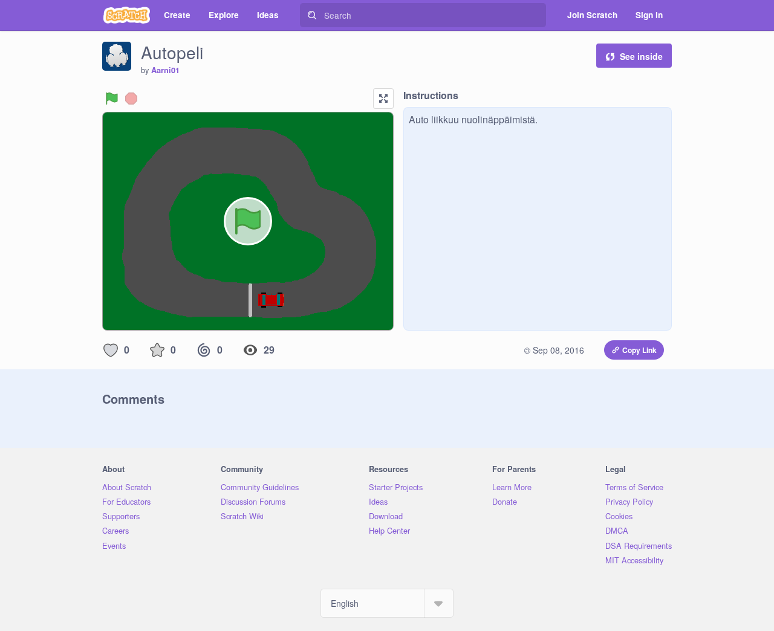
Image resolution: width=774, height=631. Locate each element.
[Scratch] (126, 15)
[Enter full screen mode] (383, 98)
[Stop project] (131, 98)
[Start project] (112, 98)
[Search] (312, 15)
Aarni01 (165, 70)
